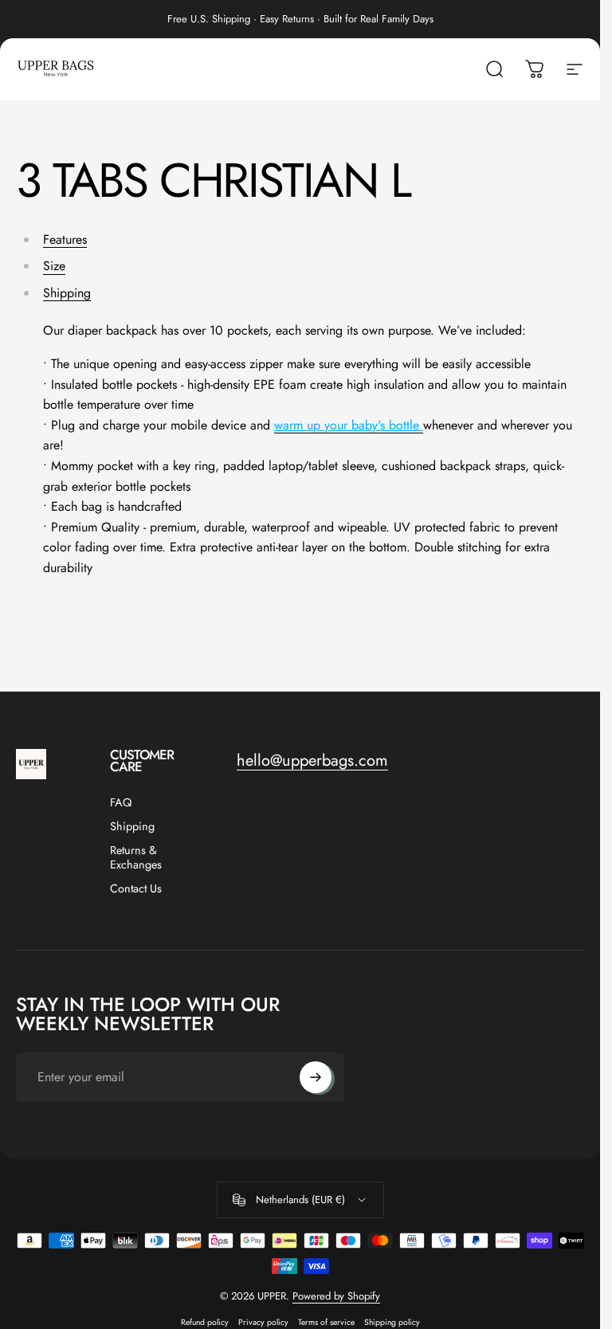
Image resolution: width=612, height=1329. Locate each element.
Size (54, 266)
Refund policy (205, 1322)
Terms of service (326, 1322)
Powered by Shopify (336, 1296)
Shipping (67, 293)
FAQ (120, 802)
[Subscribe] (316, 1077)
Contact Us (136, 888)
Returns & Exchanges (136, 857)
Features (65, 239)
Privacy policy (263, 1322)
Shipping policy (392, 1322)
